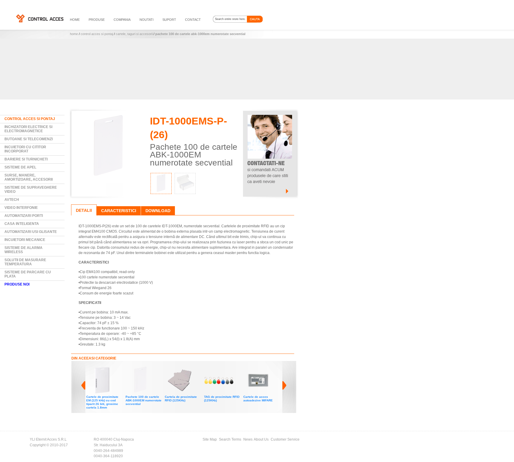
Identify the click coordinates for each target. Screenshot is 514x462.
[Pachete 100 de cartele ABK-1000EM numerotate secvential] (120, 368)
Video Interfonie (21, 208)
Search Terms (230, 439)
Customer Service (285, 439)
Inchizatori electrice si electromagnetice (28, 129)
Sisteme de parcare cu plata (27, 274)
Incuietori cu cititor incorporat (25, 149)
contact (193, 19)
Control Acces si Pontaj (97, 34)
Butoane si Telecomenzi (28, 139)
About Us (261, 439)
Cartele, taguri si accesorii (134, 34)
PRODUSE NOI (16, 284)
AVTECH (11, 200)
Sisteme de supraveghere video (30, 189)
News (248, 439)
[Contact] (270, 113)
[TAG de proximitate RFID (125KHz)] (199, 368)
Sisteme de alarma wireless (23, 250)
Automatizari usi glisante (30, 232)
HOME (75, 19)
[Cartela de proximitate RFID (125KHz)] (160, 368)
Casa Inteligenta (21, 224)
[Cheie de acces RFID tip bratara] (277, 368)
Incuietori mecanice (24, 240)
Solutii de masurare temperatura (25, 262)
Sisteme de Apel (20, 167)
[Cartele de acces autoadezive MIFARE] (238, 368)
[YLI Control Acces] (39, 18)
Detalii (84, 210)
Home (74, 34)
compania (122, 19)
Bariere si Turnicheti (26, 159)
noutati (146, 19)
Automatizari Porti (23, 216)
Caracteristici (118, 210)
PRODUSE (97, 19)
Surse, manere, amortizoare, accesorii (28, 177)
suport (169, 19)
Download (157, 210)
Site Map (210, 439)
